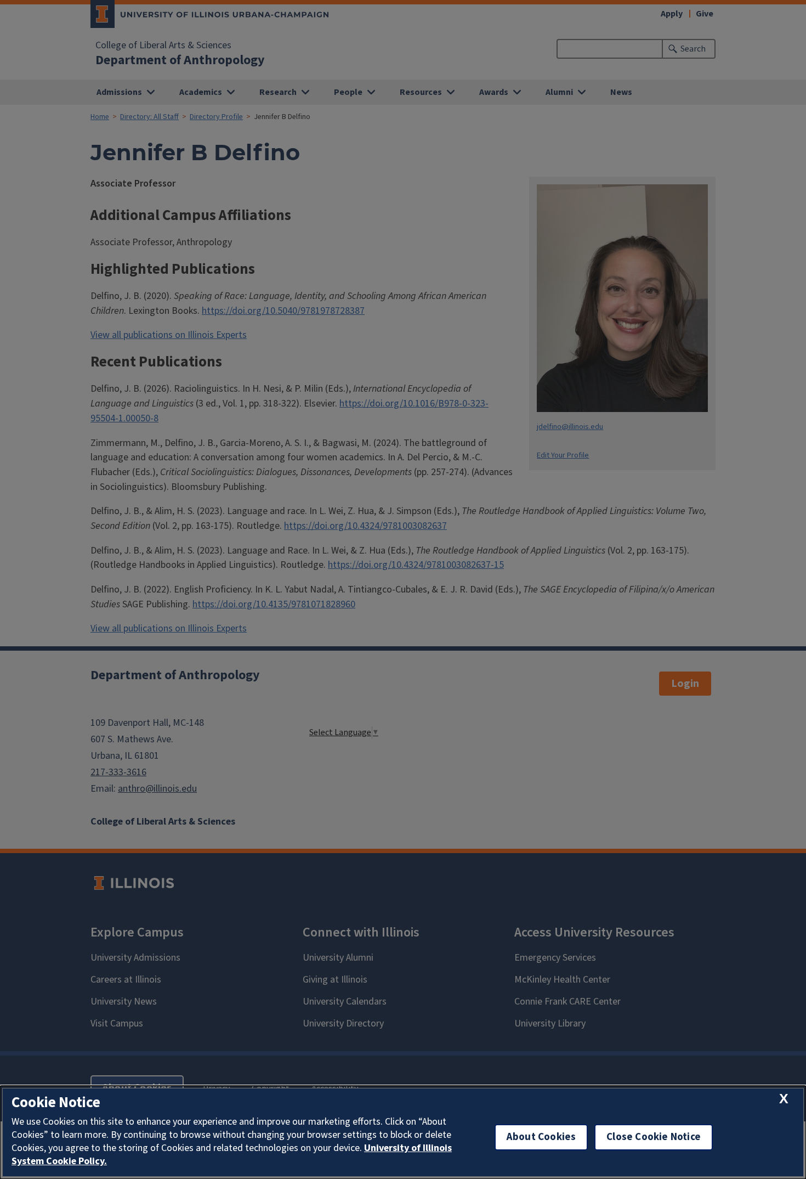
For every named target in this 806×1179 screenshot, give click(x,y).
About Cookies (541, 1137)
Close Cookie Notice (653, 1137)
